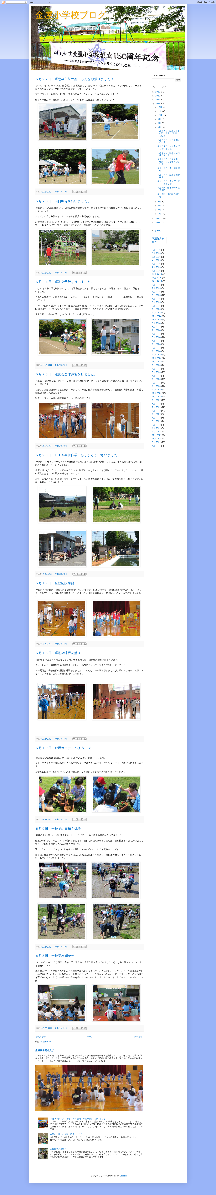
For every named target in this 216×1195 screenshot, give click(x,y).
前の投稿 (138, 1036)
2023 (158, 103)
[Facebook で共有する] (82, 191)
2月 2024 (156, 347)
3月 (159, 205)
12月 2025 (157, 274)
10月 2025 (157, 281)
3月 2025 (156, 302)
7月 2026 (156, 249)
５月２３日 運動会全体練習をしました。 (66, 374)
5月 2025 (156, 295)
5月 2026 (156, 257)
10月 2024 (157, 319)
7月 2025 (156, 288)
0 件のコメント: (62, 192)
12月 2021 (157, 431)
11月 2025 (156, 277)
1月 (159, 213)
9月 (159, 119)
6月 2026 (156, 253)
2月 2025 (156, 306)
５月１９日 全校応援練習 (54, 583)
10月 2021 (157, 438)
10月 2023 (157, 361)
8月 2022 (156, 403)
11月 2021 (156, 435)
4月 (159, 201)
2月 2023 (156, 382)
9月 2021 (156, 442)
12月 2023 (157, 354)
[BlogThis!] (76, 191)
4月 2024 (156, 341)
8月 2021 (156, 446)
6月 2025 (156, 291)
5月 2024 (156, 337)
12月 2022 (157, 389)
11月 (160, 111)
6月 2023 (156, 368)
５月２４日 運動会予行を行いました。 (64, 282)
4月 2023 (156, 376)
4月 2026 (156, 260)
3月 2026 (156, 263)
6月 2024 (156, 333)
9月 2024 (156, 323)
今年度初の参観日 (58, 1149)
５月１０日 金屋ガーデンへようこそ (63, 748)
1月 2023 (156, 386)
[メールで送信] (73, 191)
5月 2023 (156, 372)
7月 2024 (156, 330)
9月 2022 (156, 400)
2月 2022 (156, 424)
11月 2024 (156, 316)
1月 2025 (156, 309)
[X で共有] (79, 191)
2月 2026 (156, 267)
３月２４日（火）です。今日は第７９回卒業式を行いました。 (79, 1119)
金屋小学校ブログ (70, 15)
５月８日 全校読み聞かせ (54, 956)
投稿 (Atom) (46, 1041)
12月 (160, 107)
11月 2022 (156, 393)
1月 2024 (156, 351)
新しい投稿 (41, 1036)
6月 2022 (156, 411)
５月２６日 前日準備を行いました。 (63, 201)
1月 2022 (156, 428)
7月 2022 (156, 407)
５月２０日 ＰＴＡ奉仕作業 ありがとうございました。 (78, 455)
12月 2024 (157, 312)
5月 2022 (156, 414)
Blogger (123, 1176)
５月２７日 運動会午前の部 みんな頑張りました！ (74, 79)
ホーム (90, 1036)
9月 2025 (156, 284)
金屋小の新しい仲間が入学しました (66, 1134)
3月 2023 (156, 379)
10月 (160, 115)
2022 (158, 218)
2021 (158, 222)
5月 (159, 127)
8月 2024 (156, 326)
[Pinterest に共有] (85, 191)
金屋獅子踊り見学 (44, 1050)
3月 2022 (156, 421)
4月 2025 (156, 298)
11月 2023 (156, 358)
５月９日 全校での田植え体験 (58, 828)
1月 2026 (156, 271)
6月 (159, 123)
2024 (158, 100)
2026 (158, 92)
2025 (158, 96)
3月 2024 (156, 344)
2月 (159, 210)
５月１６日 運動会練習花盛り (58, 653)
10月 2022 (157, 396)
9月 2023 (156, 365)
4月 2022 (156, 417)
